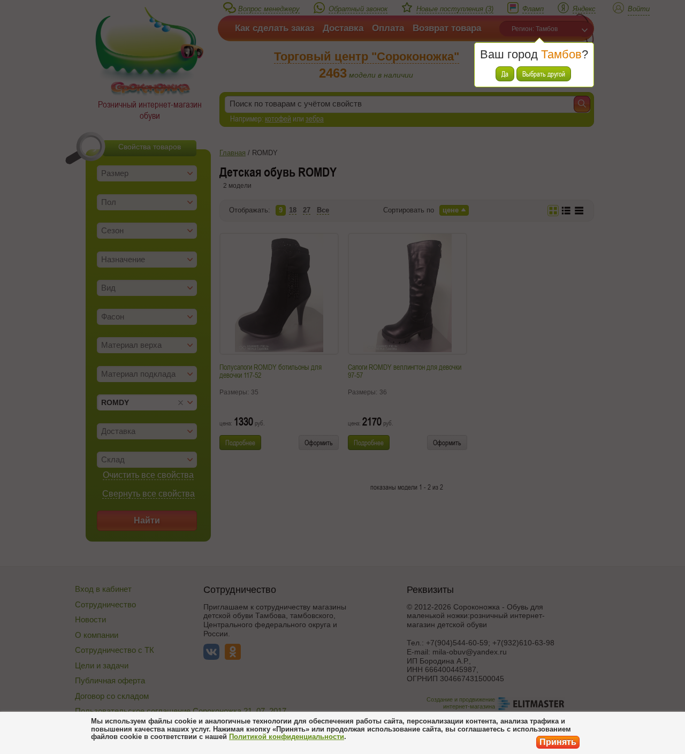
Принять (557, 742)
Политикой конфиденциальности (286, 737)
